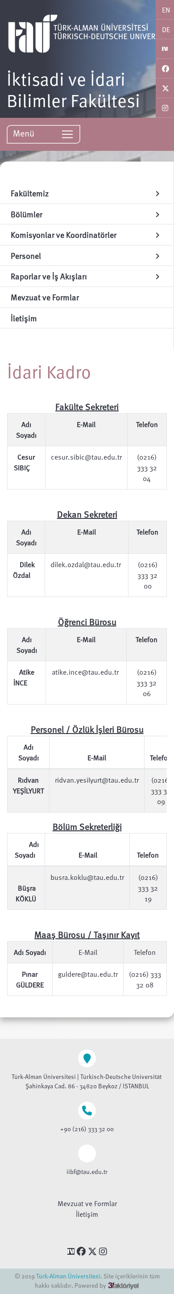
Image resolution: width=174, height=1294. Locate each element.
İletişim (87, 1214)
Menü (25, 133)
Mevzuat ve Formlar (87, 1203)
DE (166, 29)
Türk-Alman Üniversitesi (68, 1276)
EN (166, 9)
